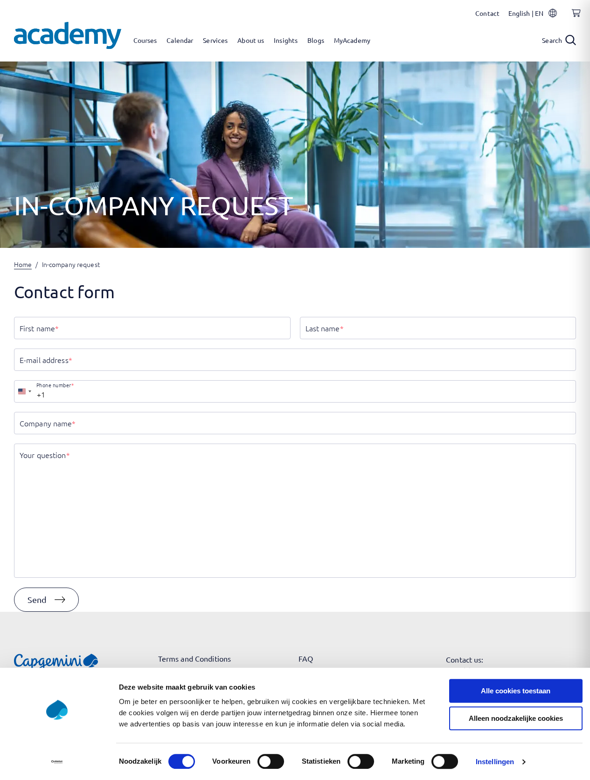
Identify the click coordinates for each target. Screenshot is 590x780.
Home (23, 264)
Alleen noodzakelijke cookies (516, 718)
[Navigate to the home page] (67, 35)
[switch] (270, 761)
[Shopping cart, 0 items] (574, 18)
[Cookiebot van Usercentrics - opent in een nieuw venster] (56, 762)
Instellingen (495, 762)
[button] (46, 600)
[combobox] (24, 391)
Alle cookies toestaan (515, 691)
